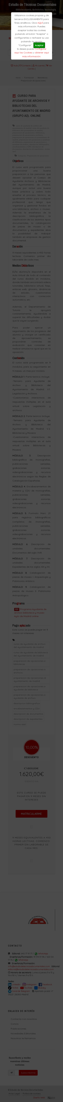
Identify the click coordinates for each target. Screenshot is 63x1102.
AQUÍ (40, 22)
